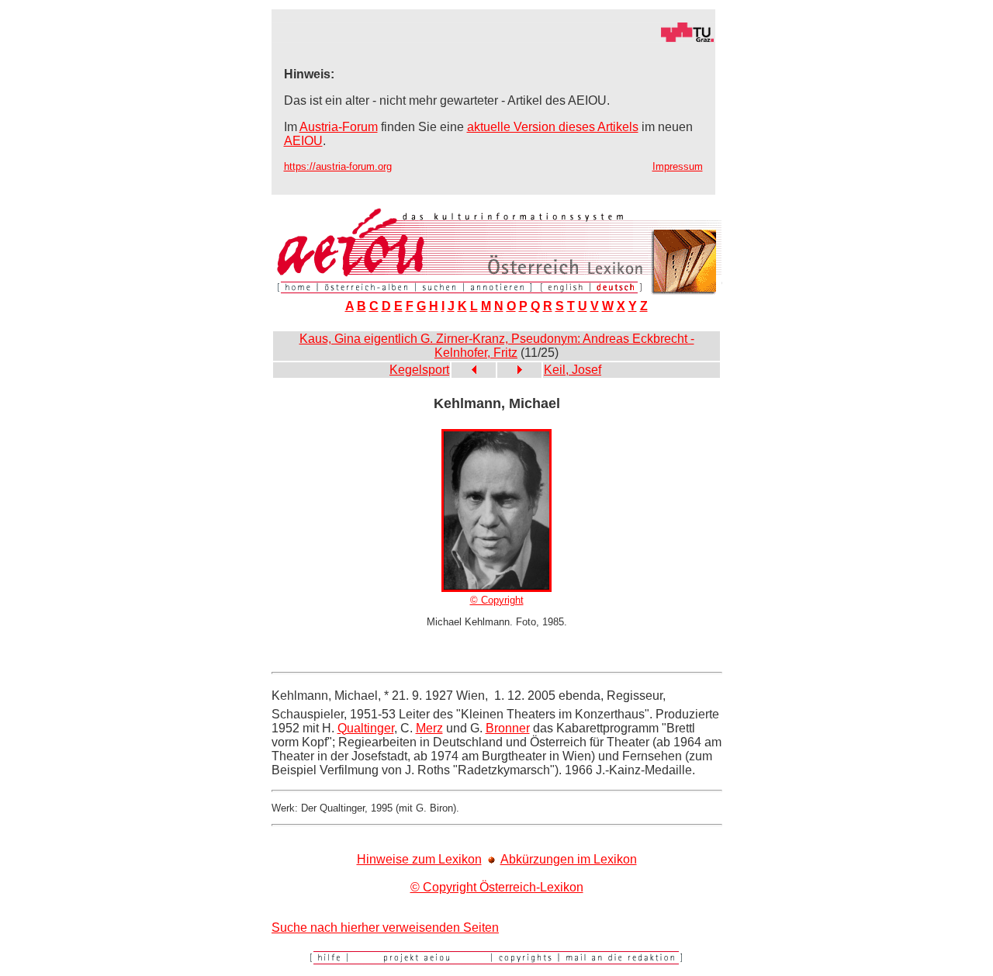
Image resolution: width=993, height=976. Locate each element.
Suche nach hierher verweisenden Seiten (385, 927)
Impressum (677, 166)
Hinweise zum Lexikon (419, 859)
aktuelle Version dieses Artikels (552, 126)
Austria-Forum (338, 126)
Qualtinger (365, 728)
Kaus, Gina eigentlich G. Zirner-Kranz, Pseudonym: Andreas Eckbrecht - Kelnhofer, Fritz (496, 345)
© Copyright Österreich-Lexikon (496, 887)
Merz (429, 728)
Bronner (508, 728)
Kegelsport (419, 369)
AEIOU (303, 140)
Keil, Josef (572, 369)
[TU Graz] (493, 38)
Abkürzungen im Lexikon (568, 859)
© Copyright (497, 600)
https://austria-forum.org (338, 166)
